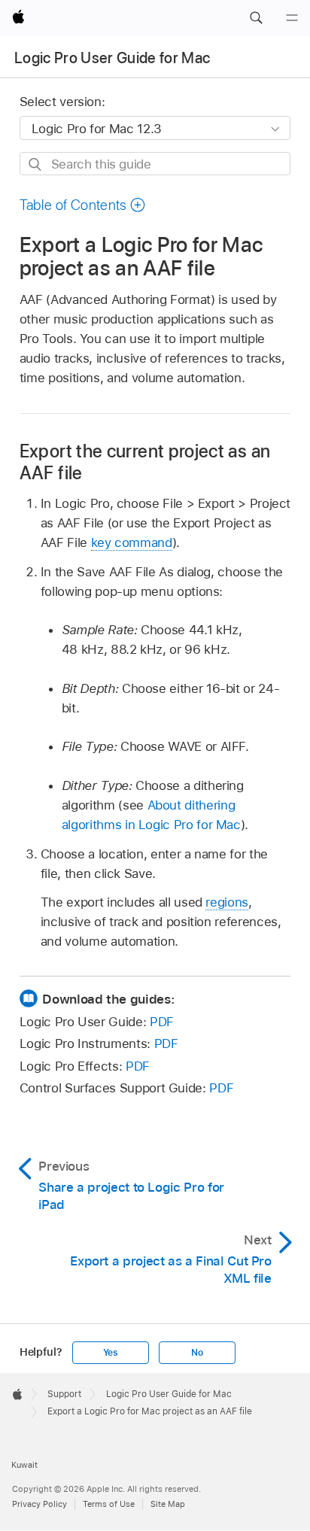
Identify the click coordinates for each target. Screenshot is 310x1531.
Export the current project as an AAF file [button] (145, 462)
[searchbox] (155, 163)
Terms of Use (109, 1504)
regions (226, 902)
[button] (256, 18)
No (197, 1352)
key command (131, 542)
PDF (162, 1021)
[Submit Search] (36, 164)
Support (64, 1394)
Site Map (167, 1504)
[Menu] (292, 18)
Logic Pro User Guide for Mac (112, 58)
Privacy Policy (39, 1504)
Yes (110, 1352)
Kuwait (24, 1465)
